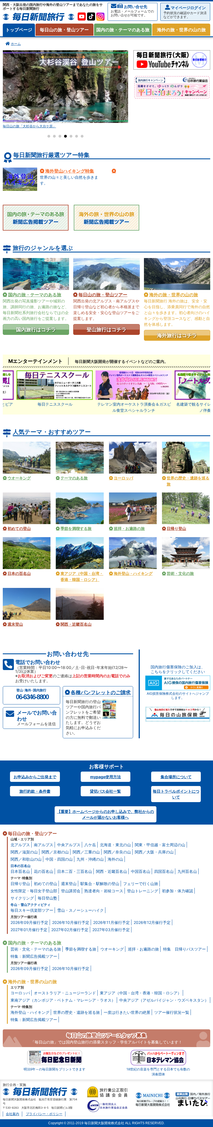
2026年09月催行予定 (29, 922)
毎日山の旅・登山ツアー (64, 29)
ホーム (16, 44)
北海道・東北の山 (115, 844)
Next (120, 87)
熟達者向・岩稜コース (103, 890)
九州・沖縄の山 (90, 859)
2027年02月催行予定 (69, 929)
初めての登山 (45, 883)
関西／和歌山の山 (26, 859)
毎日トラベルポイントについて (176, 794)
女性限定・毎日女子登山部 (34, 890)
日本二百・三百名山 (74, 871)
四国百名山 (164, 871)
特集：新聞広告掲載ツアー (34, 956)
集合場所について (176, 776)
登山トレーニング (142, 890)
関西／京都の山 (55, 852)
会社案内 (12, 1114)
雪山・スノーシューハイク (80, 910)
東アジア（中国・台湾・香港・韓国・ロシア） (140, 992)
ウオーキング (112, 949)
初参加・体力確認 (177, 890)
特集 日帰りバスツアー (184, 949)
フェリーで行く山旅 (140, 883)
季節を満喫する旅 (80, 949)
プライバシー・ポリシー (44, 1114)
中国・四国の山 (59, 859)
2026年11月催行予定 (111, 922)
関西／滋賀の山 (24, 852)
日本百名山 (20, 871)
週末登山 (69, 883)
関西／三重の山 (86, 852)
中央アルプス (68, 844)
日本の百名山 (21, 866)
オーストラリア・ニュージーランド (65, 992)
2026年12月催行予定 (152, 922)
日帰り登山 (20, 883)
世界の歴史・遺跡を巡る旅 (76, 1012)
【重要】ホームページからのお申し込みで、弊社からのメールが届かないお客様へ (105, 814)
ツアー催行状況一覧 (171, 1012)
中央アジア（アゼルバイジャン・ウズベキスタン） (164, 1000)
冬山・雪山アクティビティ (30, 905)
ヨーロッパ (20, 992)
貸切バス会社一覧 (105, 791)
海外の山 (115, 859)
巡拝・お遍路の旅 (143, 949)
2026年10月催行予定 (70, 922)
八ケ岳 (90, 844)
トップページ (19, 29)
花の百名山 (43, 871)
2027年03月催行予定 (111, 929)
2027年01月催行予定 (29, 929)
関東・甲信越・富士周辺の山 (160, 844)
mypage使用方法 (105, 776)
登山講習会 (70, 890)
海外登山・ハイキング (30, 1012)
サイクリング (22, 898)
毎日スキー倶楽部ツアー (32, 910)
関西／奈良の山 (117, 852)
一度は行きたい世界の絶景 (127, 1012)
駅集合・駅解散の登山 (99, 883)
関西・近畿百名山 (111, 871)
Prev (10, 87)
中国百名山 (140, 871)
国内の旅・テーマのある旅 (122, 29)
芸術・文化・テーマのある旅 (36, 949)
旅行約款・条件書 (34, 791)
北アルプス (20, 844)
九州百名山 (187, 871)
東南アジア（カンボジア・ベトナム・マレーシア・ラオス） (63, 1000)
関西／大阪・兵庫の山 (154, 852)
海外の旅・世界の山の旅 (181, 29)
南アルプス (43, 844)
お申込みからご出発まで (35, 776)
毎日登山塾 (47, 898)
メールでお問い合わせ (37, 718)
